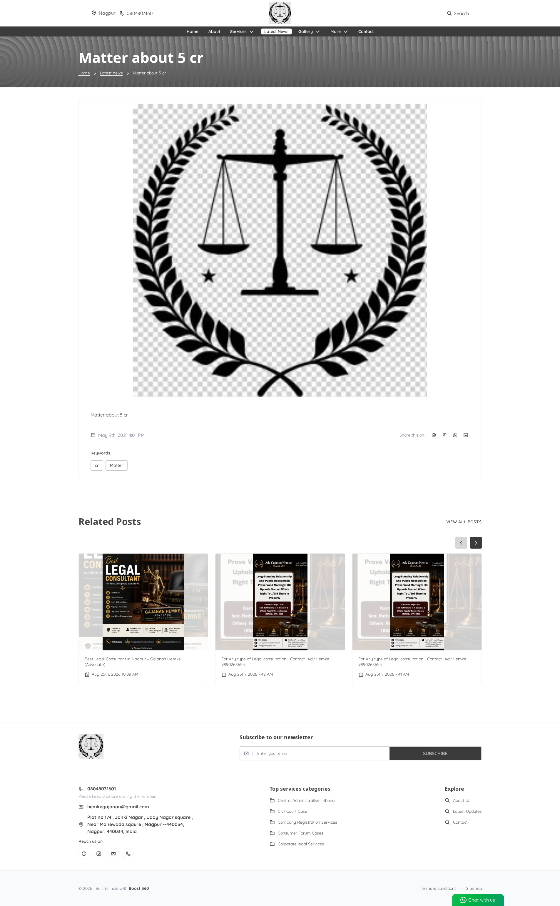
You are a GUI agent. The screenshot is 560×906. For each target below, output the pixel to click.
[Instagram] (98, 853)
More (335, 31)
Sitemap (474, 888)
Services (238, 31)
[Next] (476, 543)
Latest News (276, 31)
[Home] (280, 13)
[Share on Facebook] (434, 435)
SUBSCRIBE (435, 753)
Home (192, 31)
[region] (280, 611)
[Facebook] (84, 853)
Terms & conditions (439, 888)
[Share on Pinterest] (444, 435)
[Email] (113, 853)
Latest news (111, 73)
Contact (366, 31)
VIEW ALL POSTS (464, 521)
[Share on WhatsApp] (455, 435)
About (214, 31)
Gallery (305, 31)
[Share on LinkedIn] (466, 435)
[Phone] (128, 853)
